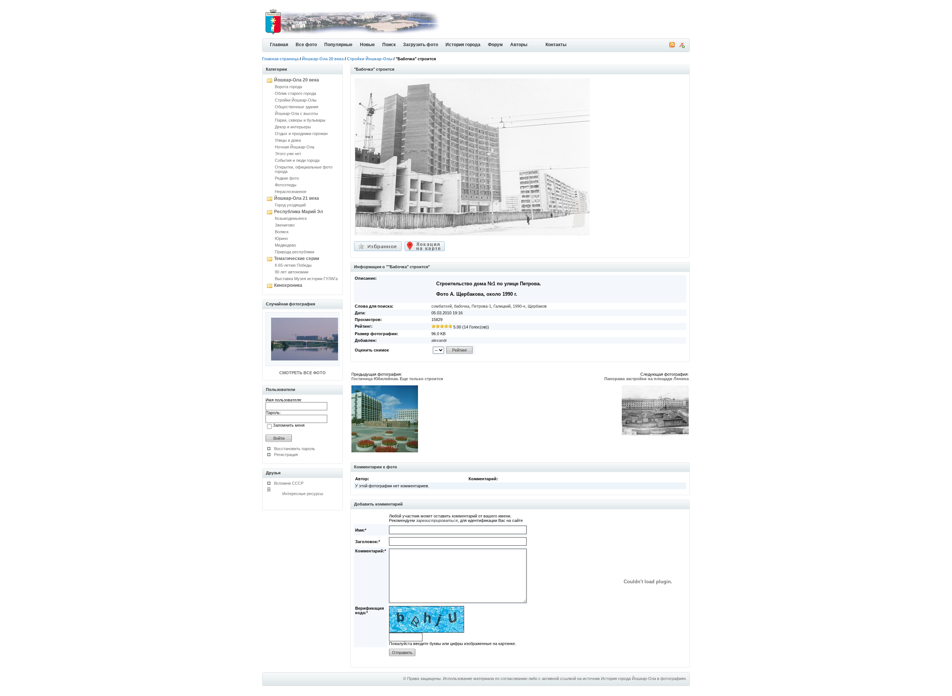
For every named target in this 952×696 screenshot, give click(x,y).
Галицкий (502, 306)
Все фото (306, 44)
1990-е (519, 306)
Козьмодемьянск (291, 218)
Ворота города (288, 86)
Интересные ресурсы (302, 493)
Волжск (282, 232)
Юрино (281, 238)
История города (463, 44)
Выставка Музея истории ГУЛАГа (306, 278)
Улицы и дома (288, 140)
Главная (279, 44)
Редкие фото (287, 178)
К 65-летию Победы (293, 265)
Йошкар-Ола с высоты (296, 113)
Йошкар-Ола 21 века (296, 198)
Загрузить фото (420, 44)
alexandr (439, 340)
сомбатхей (441, 306)
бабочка (461, 306)
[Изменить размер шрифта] (682, 46)
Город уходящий (290, 205)
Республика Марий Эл (298, 211)
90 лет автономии (291, 272)
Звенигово (285, 225)
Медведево (285, 245)
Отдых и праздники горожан (301, 133)
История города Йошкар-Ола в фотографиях (643, 678)
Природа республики (294, 252)
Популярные (338, 44)
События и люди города (297, 160)
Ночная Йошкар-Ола (294, 147)
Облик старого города (295, 93)
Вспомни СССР (288, 483)
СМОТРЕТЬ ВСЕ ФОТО (302, 373)
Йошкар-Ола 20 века (323, 59)
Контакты (556, 44)
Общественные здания (296, 107)
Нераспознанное (290, 191)
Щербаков (537, 306)
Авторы (518, 44)
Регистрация (286, 454)
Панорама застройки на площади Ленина (646, 378)
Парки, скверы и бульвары (300, 120)
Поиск (389, 44)
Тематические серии (296, 258)
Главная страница (280, 59)
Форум (495, 44)
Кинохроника (288, 285)
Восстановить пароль (294, 448)
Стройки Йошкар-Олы (369, 59)
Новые (367, 44)
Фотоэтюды (285, 185)
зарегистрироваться (437, 520)
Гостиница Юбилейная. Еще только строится (397, 378)
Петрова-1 (481, 306)
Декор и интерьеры (293, 127)
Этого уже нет (288, 153)
